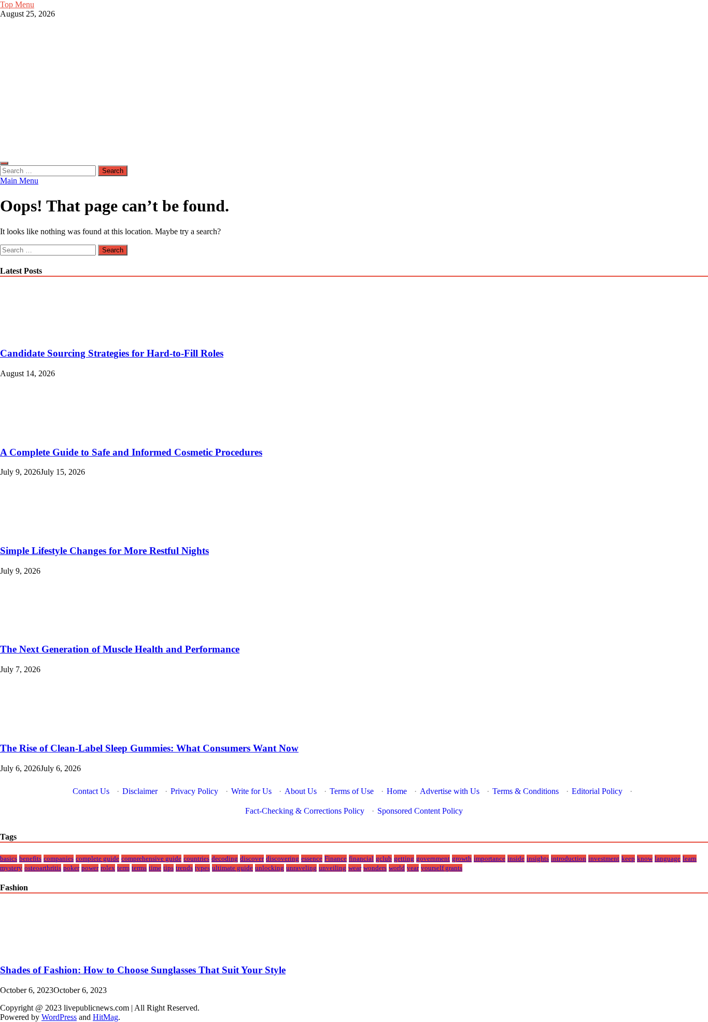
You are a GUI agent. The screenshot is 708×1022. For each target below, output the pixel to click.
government (433, 858)
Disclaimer (140, 791)
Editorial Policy (597, 791)
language (668, 858)
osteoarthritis (42, 868)
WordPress (59, 1017)
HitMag (105, 1017)
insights (538, 858)
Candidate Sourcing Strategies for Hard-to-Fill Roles (111, 353)
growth (462, 858)
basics (8, 858)
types (202, 868)
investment (603, 858)
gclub (384, 858)
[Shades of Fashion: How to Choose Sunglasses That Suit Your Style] (35, 949)
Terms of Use (352, 791)
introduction (568, 858)
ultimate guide (232, 868)
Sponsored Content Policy (420, 810)
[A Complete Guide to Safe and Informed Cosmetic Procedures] (35, 432)
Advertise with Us (449, 791)
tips (168, 868)
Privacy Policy (194, 791)
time (155, 868)
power (89, 868)
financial (361, 858)
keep (628, 858)
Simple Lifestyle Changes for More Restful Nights (104, 550)
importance (489, 858)
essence (311, 858)
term (123, 868)
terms (139, 868)
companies (59, 858)
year (413, 868)
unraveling (301, 868)
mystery (11, 868)
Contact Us (91, 791)
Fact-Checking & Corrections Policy (304, 810)
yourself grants (441, 868)
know (645, 858)
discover (252, 858)
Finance (335, 858)
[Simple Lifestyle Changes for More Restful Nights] (35, 530)
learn (690, 858)
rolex (108, 868)
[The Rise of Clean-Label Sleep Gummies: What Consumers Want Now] (35, 727)
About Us (301, 791)
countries (196, 858)
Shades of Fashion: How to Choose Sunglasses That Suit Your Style (143, 969)
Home (397, 791)
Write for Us (251, 791)
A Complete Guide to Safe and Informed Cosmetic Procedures (131, 452)
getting (404, 858)
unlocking (269, 868)
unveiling (332, 868)
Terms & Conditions (525, 791)
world (397, 868)
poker (71, 868)
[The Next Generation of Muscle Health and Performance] (35, 629)
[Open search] (4, 163)
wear (354, 868)
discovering (282, 858)
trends (184, 868)
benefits (30, 858)
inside (516, 858)
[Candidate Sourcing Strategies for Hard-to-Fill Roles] (35, 333)
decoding (224, 858)
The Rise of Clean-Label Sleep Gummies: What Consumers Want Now (149, 748)
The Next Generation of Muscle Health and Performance (119, 649)
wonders (375, 868)
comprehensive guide (151, 858)
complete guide (97, 858)
